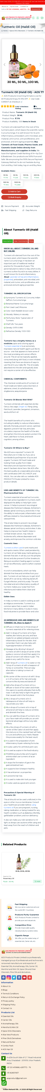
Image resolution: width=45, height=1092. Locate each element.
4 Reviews (37, 108)
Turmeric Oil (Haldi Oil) (35, 31)
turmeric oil (22, 663)
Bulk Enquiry (15, 197)
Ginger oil (23, 407)
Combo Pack (8, 1046)
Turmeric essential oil (13, 346)
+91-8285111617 (13, 1073)
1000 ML (17, 183)
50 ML (15, 176)
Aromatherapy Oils (10, 1024)
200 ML (37, 176)
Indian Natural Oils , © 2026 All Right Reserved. (22, 1089)
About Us (5, 6)
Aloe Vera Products (11, 1035)
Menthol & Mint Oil (10, 1027)
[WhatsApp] (4, 1085)
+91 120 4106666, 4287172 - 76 (18, 9)
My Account (14, 6)
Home (5, 31)
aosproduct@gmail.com (17, 1078)
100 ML (26, 176)
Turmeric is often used (13, 548)
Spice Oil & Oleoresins (17, 31)
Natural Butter (9, 1042)
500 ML (6, 183)
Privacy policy (8, 1001)
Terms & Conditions (11, 994)
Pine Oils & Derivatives (12, 1038)
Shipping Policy (9, 1005)
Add (38, 881)
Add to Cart (15, 192)
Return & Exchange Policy (14, 997)
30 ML (5, 176)
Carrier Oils (7, 1020)
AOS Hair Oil (8, 1049)
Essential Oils (8, 1016)
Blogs (5, 990)
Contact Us (24, 6)
